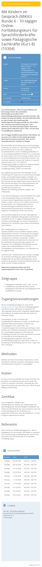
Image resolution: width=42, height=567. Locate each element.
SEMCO (38, 565)
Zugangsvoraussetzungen (10, 307)
